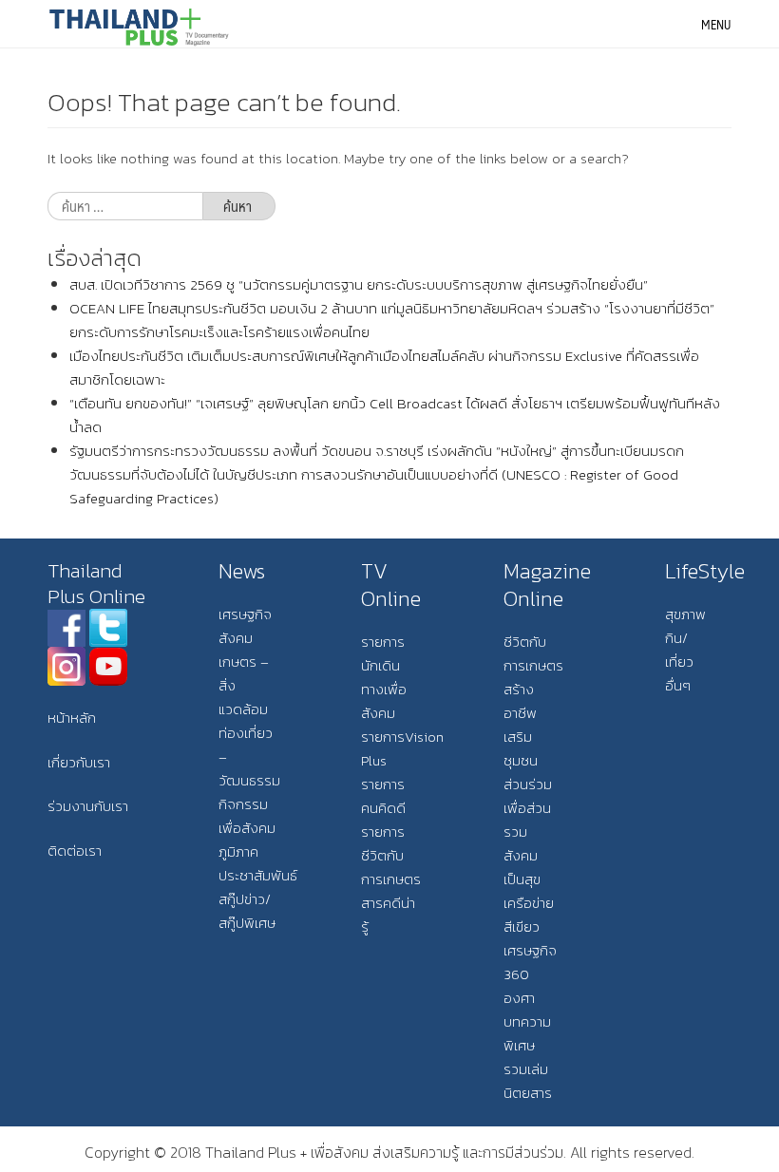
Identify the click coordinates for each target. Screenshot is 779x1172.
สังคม (235, 638)
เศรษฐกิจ (245, 614)
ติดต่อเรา (75, 850)
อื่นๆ (678, 685)
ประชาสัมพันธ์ (257, 875)
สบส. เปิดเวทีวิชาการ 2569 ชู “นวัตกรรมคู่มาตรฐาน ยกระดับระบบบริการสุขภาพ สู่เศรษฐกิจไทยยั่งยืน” (358, 284)
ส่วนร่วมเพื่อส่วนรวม (528, 807)
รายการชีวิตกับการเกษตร (391, 855)
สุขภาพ (685, 614)
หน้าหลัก (72, 717)
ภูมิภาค (238, 851)
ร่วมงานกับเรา (88, 806)
